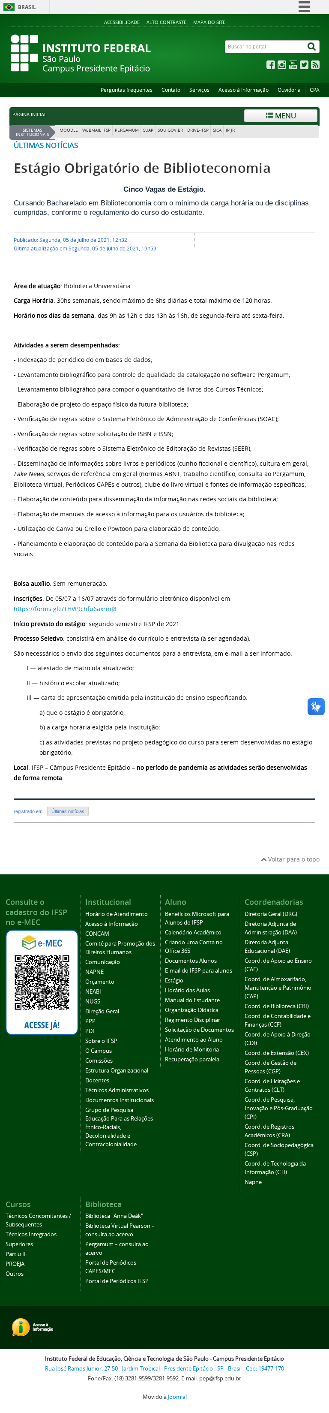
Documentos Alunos (191, 960)
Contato (171, 89)
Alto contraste (166, 22)
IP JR (230, 130)
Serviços (199, 89)
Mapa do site (209, 22)
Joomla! (177, 1397)
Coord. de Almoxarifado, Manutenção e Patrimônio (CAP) (278, 988)
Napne (253, 1182)
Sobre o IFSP (101, 1041)
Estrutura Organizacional (116, 1070)
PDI (89, 1031)
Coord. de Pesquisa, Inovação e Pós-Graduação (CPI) (279, 1108)
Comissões (99, 1060)
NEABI (93, 991)
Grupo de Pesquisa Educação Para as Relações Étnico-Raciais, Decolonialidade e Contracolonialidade (119, 1127)
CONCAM (97, 933)
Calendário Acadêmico (193, 932)
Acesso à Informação (243, 89)
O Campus (98, 1050)
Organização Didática (191, 1010)
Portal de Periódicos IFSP (117, 1281)
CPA (315, 89)
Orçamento (99, 981)
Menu (284, 116)
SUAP (148, 130)
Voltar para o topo (293, 859)
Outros (15, 1273)
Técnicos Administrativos (117, 1090)
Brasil (27, 7)
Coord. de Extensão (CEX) (277, 1053)
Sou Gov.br (170, 130)
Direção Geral (102, 1011)
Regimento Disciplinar (192, 1020)
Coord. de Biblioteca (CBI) (277, 1006)
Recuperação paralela (192, 1059)
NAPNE (94, 972)
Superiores (19, 1244)
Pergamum (127, 130)
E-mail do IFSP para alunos (198, 970)
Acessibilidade (122, 22)
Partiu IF (16, 1254)
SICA (217, 130)
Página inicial (29, 114)
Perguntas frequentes (127, 89)
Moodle (69, 130)
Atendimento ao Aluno (194, 1039)
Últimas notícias (46, 145)
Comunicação (102, 962)
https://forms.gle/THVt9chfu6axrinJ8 (65, 609)
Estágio (174, 980)
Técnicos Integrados (31, 1234)
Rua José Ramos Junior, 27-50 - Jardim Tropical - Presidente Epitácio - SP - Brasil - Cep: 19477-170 (164, 1368)
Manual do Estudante (192, 1000)
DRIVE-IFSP (198, 130)
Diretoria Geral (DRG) (271, 914)
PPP (90, 1021)
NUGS (92, 1001)
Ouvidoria (289, 89)
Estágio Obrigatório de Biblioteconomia (142, 168)
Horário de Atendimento (116, 914)
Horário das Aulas (187, 990)
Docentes (97, 1080)
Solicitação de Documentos (199, 1029)
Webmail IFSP (96, 130)
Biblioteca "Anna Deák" (114, 1216)
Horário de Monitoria (192, 1049)
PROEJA (15, 1264)
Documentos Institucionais (119, 1100)
